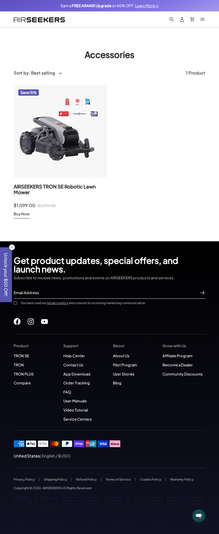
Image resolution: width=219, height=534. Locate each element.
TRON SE (21, 355)
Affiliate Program (177, 355)
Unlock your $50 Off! (6, 274)
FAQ (67, 392)
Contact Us (73, 364)
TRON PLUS (24, 374)
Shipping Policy (55, 479)
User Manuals (75, 400)
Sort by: (22, 72)
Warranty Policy (182, 479)
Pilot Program (125, 364)
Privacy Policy (24, 479)
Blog (117, 382)
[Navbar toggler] (202, 19)
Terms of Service (118, 479)
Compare (22, 382)
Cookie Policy (150, 479)
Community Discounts (183, 374)
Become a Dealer (178, 364)
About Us (121, 355)
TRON (19, 364)
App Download (76, 374)
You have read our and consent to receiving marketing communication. (83, 303)
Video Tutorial (75, 409)
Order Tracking (76, 382)
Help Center (74, 355)
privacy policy (57, 303)
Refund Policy (86, 479)
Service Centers (77, 419)
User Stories (124, 374)
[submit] (202, 293)
